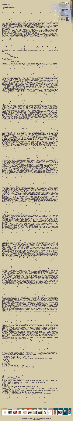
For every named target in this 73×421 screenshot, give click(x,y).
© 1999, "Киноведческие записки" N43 (50, 402)
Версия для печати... (54, 401)
